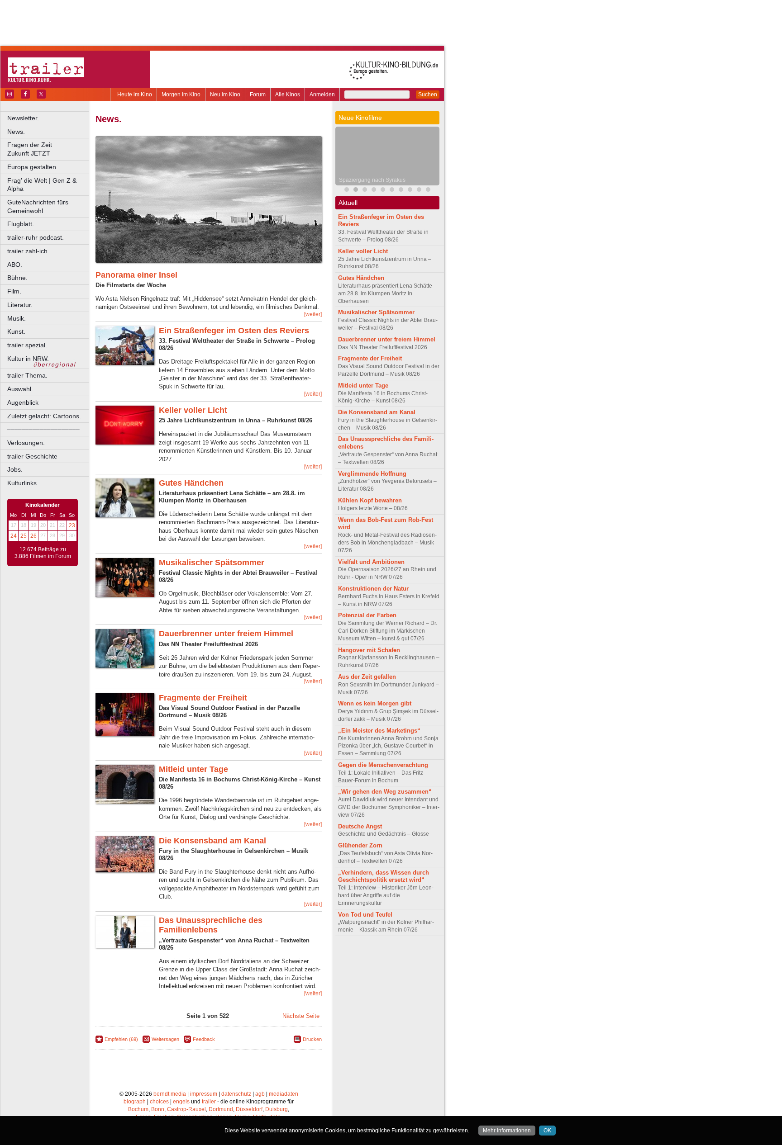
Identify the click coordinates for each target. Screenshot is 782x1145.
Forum (258, 94)
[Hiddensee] (373, 190)
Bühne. (17, 277)
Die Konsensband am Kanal (212, 840)
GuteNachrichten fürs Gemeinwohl (37, 206)
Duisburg (276, 1109)
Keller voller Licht (193, 410)
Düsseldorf (249, 1109)
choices (159, 1101)
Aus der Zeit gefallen (367, 676)
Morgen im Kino (181, 94)
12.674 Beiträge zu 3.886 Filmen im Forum (42, 553)
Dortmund (221, 1109)
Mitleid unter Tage (193, 769)
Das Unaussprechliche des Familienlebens (210, 925)
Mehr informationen (507, 1130)
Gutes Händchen (191, 482)
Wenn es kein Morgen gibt (374, 703)
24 (13, 536)
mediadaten (283, 1094)
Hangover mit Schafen (369, 650)
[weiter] (313, 314)
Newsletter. (23, 118)
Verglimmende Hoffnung (372, 473)
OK (547, 1130)
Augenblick (22, 402)
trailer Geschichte (32, 456)
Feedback (204, 1039)
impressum (203, 1094)
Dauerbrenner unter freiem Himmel (226, 633)
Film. (14, 291)
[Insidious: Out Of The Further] (346, 190)
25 (23, 536)
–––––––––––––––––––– (43, 429)
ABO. (14, 264)
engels (181, 1101)
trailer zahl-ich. (28, 251)
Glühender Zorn (360, 845)
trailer (209, 1101)
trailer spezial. (27, 345)
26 (33, 536)
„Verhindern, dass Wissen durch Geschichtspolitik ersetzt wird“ (383, 876)
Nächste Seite (300, 1016)
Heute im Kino (134, 94)
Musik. (16, 318)
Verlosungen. (26, 442)
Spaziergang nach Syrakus (372, 180)
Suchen (427, 94)
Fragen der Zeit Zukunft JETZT (48, 149)
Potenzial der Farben (367, 615)
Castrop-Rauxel (186, 1109)
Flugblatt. (20, 223)
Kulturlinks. (22, 483)
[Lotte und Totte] (428, 190)
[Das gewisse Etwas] (410, 190)
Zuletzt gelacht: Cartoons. (44, 416)
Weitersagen (165, 1039)
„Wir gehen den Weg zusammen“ (385, 791)
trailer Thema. (27, 375)
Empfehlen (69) (121, 1039)
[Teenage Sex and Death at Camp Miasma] (382, 190)
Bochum (138, 1109)
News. (16, 131)
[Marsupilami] (364, 190)
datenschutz (236, 1094)
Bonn (157, 1109)
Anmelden (322, 94)
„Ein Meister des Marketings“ (379, 730)
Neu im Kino (225, 94)
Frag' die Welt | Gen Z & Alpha (41, 185)
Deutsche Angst (360, 826)
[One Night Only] (391, 190)
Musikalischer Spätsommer (211, 562)
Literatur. (20, 304)
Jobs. (15, 469)
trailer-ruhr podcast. (35, 237)
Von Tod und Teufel (365, 914)
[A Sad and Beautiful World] (400, 190)
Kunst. (16, 331)
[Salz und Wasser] (419, 190)
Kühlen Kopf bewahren (370, 500)
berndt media (169, 1094)
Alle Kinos (287, 94)
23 (72, 525)
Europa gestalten (31, 166)
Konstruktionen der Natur (373, 588)
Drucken (312, 1039)
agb (260, 1094)
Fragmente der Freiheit (203, 697)
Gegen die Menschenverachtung (383, 765)
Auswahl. (20, 389)
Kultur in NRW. (28, 358)
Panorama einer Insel (136, 274)
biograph (135, 1101)
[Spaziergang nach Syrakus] (355, 190)
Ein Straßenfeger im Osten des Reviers (234, 330)
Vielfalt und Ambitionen (371, 561)
